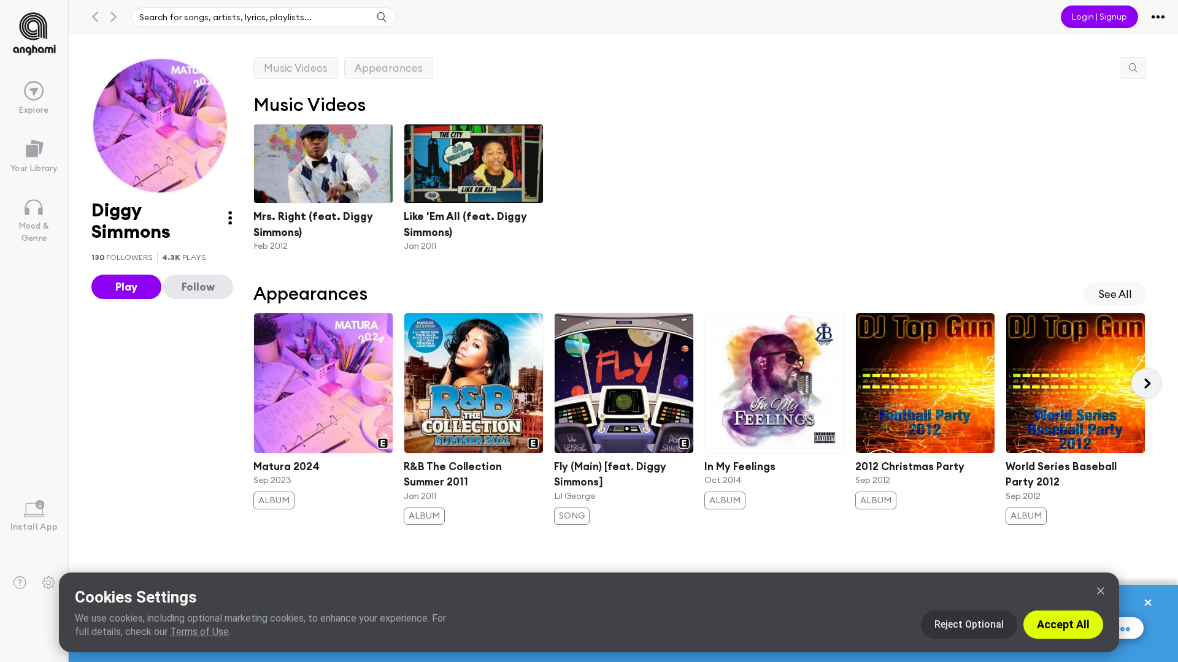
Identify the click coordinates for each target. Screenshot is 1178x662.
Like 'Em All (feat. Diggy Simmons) (465, 224)
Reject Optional (969, 624)
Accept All (1063, 624)
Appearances (389, 67)
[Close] (1100, 590)
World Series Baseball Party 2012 (1061, 474)
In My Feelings (740, 466)
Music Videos (296, 67)
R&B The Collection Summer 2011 (453, 474)
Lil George (574, 495)
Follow (198, 287)
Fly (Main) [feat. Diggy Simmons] (610, 474)
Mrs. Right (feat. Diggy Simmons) (313, 224)
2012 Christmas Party (909, 466)
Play (126, 287)
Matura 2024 (286, 466)
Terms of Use (199, 631)
